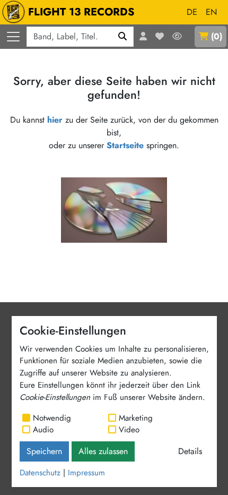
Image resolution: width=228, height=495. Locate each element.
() (216, 36)
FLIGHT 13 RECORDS (81, 12)
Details (190, 451)
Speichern (44, 451)
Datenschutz (40, 473)
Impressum (86, 473)
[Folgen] (177, 36)
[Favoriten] (159, 36)
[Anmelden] (143, 36)
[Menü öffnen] (13, 37)
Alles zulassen (103, 451)
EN (211, 12)
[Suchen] (123, 37)
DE (192, 12)
